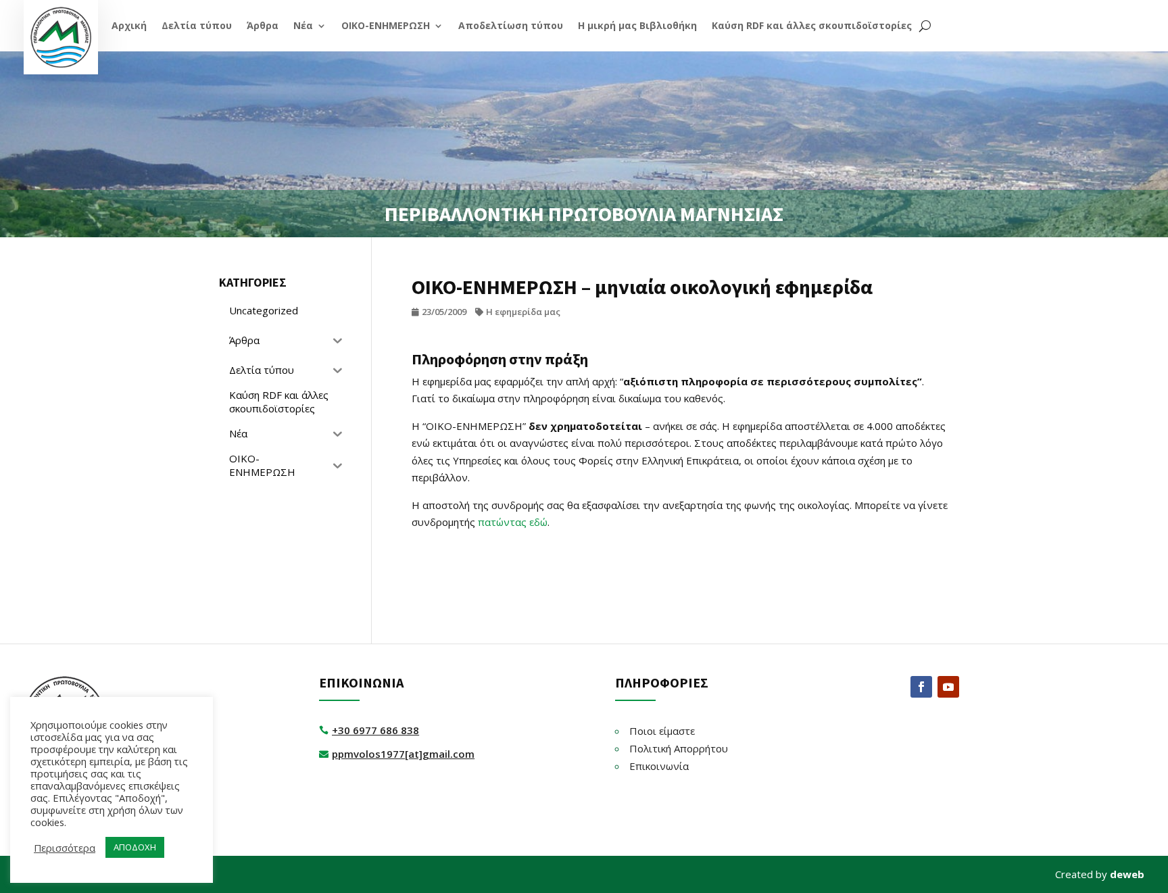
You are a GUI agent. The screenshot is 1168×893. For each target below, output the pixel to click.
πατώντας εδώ (513, 522)
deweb (1127, 874)
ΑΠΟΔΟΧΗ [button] (135, 847)
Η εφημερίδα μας (523, 312)
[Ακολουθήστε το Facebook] (921, 687)
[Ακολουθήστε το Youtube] (948, 687)
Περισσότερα (64, 848)
